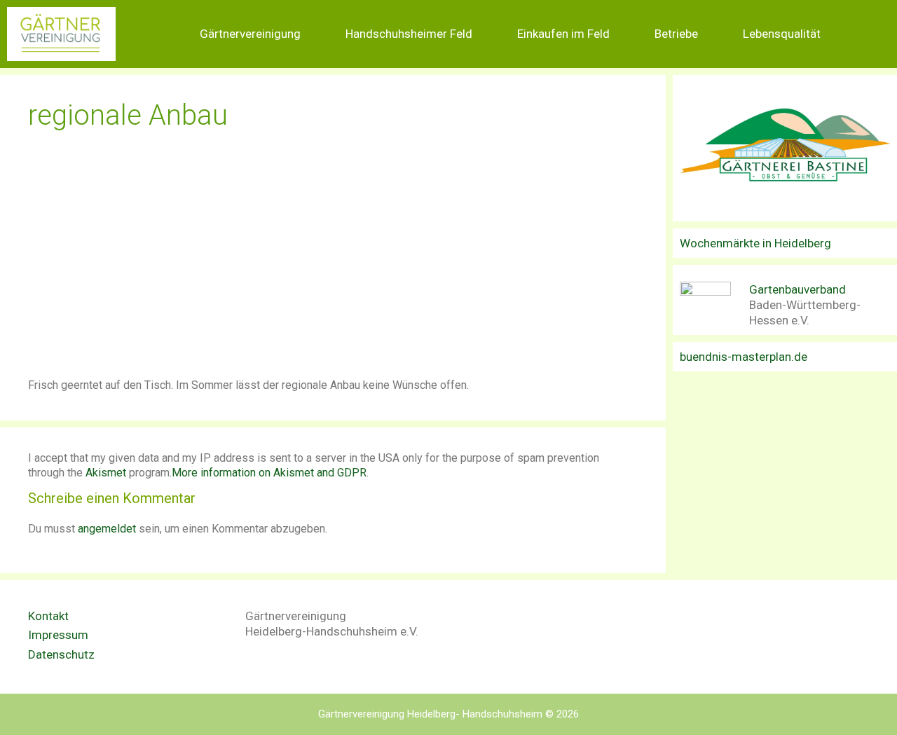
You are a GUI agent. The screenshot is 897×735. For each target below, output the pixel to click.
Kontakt (48, 616)
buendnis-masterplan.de (743, 357)
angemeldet (107, 528)
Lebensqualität (782, 34)
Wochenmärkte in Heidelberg (755, 243)
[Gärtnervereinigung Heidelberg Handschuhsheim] (61, 34)
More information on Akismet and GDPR (269, 472)
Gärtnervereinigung (250, 34)
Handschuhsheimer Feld (408, 34)
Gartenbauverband (797, 289)
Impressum (58, 635)
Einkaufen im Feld (563, 34)
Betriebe (676, 34)
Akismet (105, 472)
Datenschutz (61, 654)
